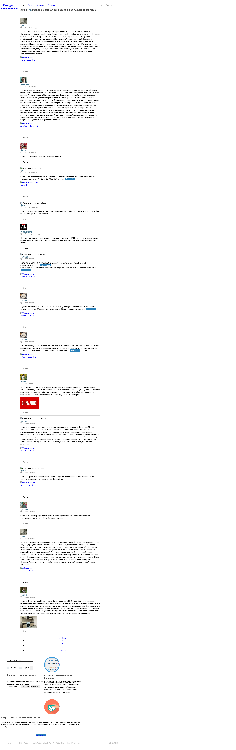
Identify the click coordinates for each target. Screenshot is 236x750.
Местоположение (14, 660)
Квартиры (26, 668)
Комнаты (13, 668)
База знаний (41, 735)
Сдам (30, 5)
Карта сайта (73, 743)
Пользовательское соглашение (48, 743)
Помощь (23, 743)
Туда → (62, 650)
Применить (35, 686)
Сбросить (25, 686)
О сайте (11, 743)
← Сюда (62, 638)
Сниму (40, 5)
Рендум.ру (113, 743)
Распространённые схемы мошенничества (20, 717)
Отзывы (51, 5)
